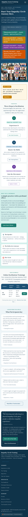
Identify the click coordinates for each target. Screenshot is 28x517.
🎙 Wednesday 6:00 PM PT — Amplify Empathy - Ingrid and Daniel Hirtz (13, 33)
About (10, 511)
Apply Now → (7, 97)
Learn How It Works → (9, 225)
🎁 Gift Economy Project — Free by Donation (12, 514)
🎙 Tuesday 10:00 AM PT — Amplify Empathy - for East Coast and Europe (14, 46)
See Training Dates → (14, 159)
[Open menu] (25, 2)
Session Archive (5, 490)
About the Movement (10, 443)
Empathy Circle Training (10, 2)
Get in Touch (5, 461)
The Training (4, 471)
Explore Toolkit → (14, 184)
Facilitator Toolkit (5, 487)
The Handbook (4, 482)
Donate (3, 496)
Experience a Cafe (5, 468)
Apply (24, 293)
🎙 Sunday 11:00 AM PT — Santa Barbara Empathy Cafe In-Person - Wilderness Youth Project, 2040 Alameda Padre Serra (13, 54)
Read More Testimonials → (14, 403)
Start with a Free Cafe (10, 439)
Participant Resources (6, 485)
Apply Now (3, 473)
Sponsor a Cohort (5, 499)
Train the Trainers (5, 476)
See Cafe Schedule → (14, 135)
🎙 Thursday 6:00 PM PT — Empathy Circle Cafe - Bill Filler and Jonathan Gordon (13, 40)
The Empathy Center (6, 504)
